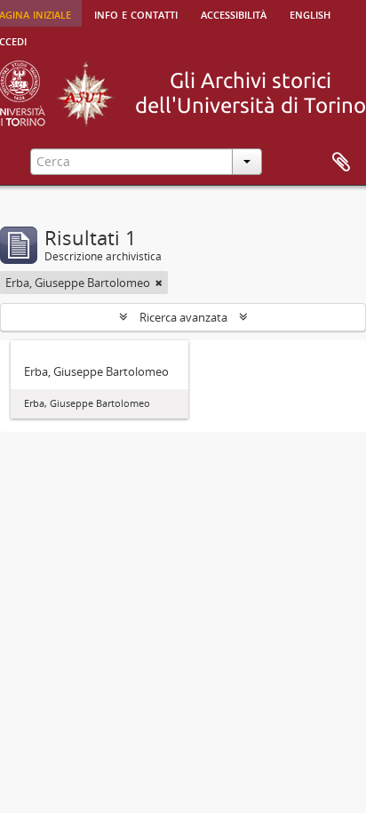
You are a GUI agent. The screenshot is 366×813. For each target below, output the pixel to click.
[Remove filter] (159, 282)
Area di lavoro (341, 162)
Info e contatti (136, 13)
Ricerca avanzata (183, 317)
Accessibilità (234, 13)
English (310, 13)
